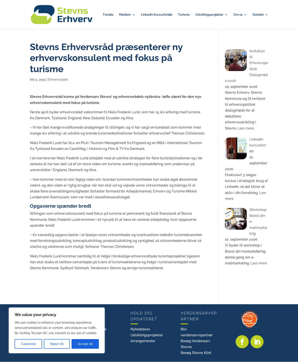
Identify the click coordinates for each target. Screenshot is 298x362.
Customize (28, 344)
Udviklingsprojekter (209, 14)
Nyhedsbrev (140, 329)
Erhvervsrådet (58, 79)
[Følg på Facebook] (242, 341)
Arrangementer (142, 341)
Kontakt (258, 14)
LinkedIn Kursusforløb (156, 14)
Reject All (57, 344)
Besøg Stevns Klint (196, 353)
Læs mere (245, 128)
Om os (238, 14)
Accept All (85, 344)
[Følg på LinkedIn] (257, 341)
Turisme (184, 14)
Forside (108, 14)
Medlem (125, 14)
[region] (57, 330)
